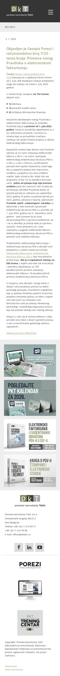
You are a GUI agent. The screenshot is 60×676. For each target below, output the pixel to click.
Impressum (11, 666)
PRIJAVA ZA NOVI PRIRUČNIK (21, 333)
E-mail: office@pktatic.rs (18, 534)
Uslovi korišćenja (14, 669)
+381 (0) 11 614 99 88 (16, 530)
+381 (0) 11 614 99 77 (24, 526)
